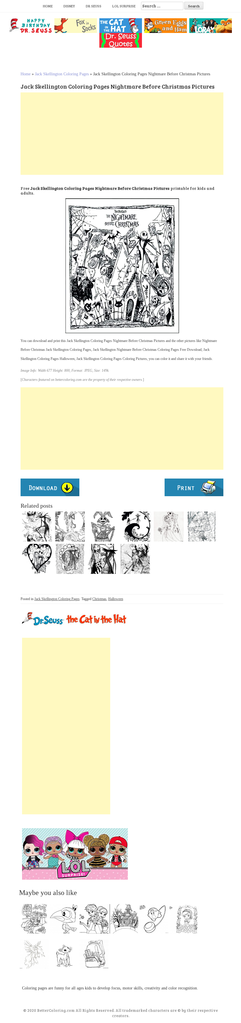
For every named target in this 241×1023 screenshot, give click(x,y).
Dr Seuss (93, 6)
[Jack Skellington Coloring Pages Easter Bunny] (103, 526)
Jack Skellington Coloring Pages (62, 74)
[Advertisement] (122, 133)
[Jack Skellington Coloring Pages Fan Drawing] (37, 526)
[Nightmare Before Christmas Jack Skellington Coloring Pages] (37, 559)
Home (48, 6)
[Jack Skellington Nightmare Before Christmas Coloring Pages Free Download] (169, 526)
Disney (69, 6)
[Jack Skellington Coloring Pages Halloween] (136, 559)
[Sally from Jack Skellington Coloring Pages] (103, 559)
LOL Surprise (123, 6)
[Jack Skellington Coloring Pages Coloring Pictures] (70, 526)
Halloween (115, 599)
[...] (36, 920)
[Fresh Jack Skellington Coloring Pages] (70, 559)
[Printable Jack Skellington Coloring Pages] (136, 526)
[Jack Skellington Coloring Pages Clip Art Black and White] (201, 526)
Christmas (99, 599)
